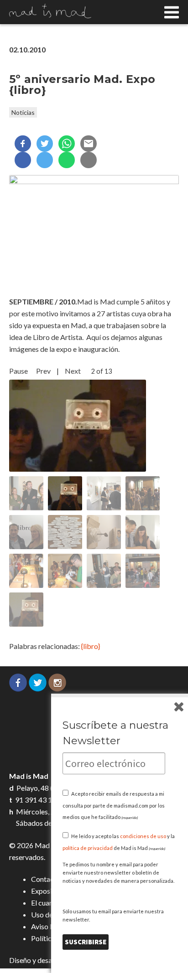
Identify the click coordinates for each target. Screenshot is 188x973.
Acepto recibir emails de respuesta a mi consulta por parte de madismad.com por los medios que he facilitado (114, 805)
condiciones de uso (143, 836)
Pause (18, 370)
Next (73, 370)
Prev (43, 370)
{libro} (90, 646)
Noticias (23, 112)
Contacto (46, 879)
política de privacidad (88, 848)
